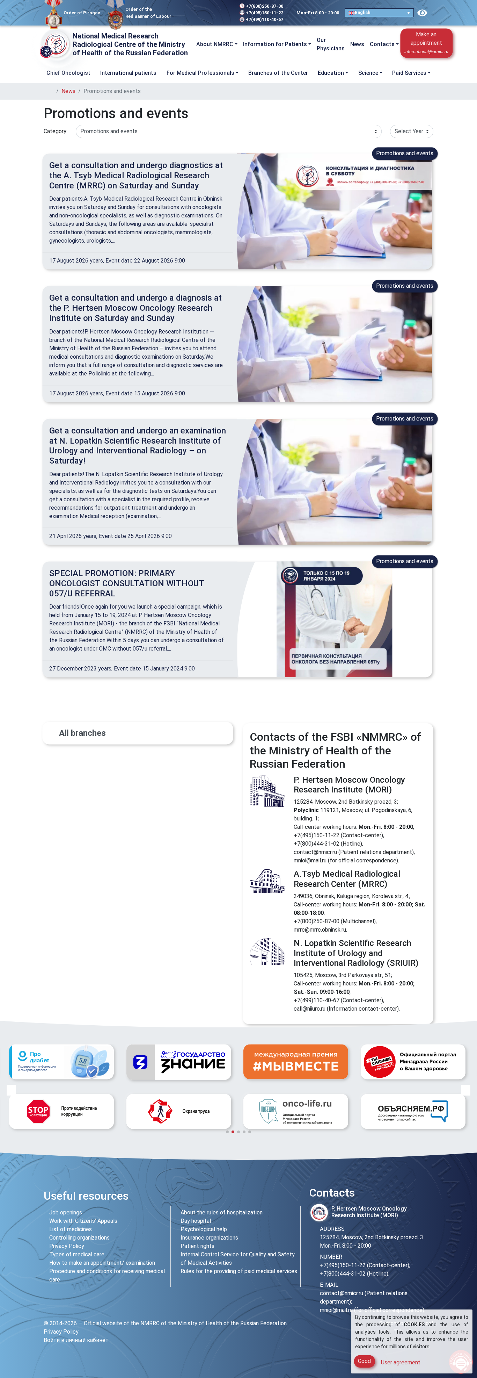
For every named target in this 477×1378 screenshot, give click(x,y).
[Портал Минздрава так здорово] (295, 1062)
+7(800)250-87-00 (264, 6)
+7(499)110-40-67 (264, 19)
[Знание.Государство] (61, 1062)
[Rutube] (220, 13)
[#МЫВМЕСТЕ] (178, 1062)
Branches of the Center (278, 73)
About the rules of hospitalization (222, 1212)
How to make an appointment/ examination (102, 1262)
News (357, 44)
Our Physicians (331, 44)
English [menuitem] (362, 12)
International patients (128, 73)
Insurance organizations (209, 1237)
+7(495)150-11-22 (264, 12)
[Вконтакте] (189, 13)
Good (364, 1361)
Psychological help (204, 1229)
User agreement (400, 1362)
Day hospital (196, 1221)
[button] (458, 44)
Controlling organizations (79, 1237)
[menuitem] (379, 12)
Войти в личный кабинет (76, 1340)
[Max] (210, 13)
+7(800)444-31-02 (316, 843)
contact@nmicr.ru (315, 852)
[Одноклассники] (199, 13)
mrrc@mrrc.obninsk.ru (320, 929)
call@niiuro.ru (309, 1008)
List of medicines (70, 1229)
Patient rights (197, 1246)
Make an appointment (426, 42)
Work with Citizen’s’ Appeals (83, 1221)
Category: (55, 131)
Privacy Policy (66, 1246)
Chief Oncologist (68, 73)
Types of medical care (76, 1254)
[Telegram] (181, 13)
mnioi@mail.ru (310, 860)
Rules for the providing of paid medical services (239, 1271)
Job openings (65, 1212)
